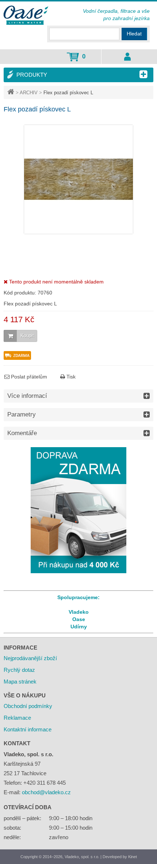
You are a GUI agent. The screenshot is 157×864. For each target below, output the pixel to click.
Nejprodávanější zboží (30, 658)
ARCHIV (29, 92)
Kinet (132, 857)
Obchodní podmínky (28, 706)
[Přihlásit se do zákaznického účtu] (127, 56)
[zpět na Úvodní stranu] (11, 92)
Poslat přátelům (28, 377)
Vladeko (79, 612)
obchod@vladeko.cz (46, 792)
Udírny (78, 626)
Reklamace (17, 718)
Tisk (70, 377)
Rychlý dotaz (19, 670)
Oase (78, 619)
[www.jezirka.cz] (26, 16)
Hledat (134, 34)
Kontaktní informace (27, 729)
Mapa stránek (20, 681)
